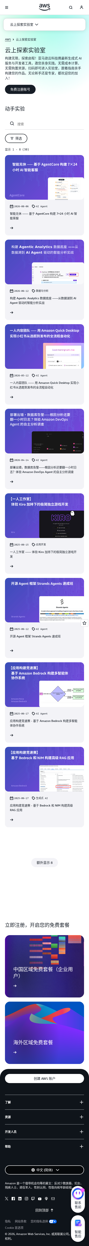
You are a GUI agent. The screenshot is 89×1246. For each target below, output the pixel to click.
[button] (24, 24)
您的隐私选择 (39, 1221)
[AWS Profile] (81, 7)
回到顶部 (42, 1210)
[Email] (53, 1199)
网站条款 (20, 1221)
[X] (6, 1199)
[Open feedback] (84, 623)
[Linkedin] (20, 1199)
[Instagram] (26, 1199)
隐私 (8, 1221)
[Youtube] (39, 1199)
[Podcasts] (46, 1199)
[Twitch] (33, 1199)
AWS (8, 39)
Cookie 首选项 (14, 1227)
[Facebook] (13, 1199)
